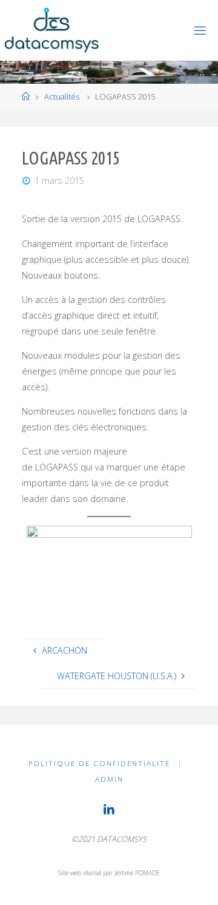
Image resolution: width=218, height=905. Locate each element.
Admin (109, 779)
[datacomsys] (51, 30)
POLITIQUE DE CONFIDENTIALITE (99, 763)
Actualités (61, 96)
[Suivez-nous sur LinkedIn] (109, 809)
